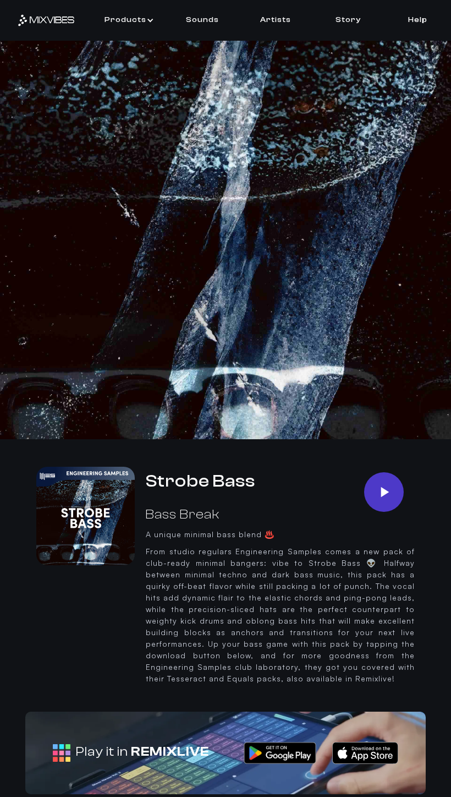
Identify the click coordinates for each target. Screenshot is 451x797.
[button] (129, 20)
